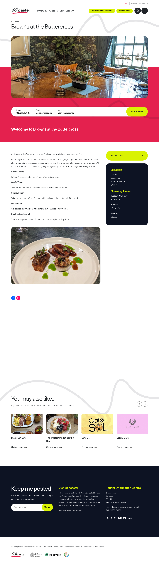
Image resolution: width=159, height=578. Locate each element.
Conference (143, 3)
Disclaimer (48, 547)
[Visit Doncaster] (21, 11)
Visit (126, 3)
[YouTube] (120, 518)
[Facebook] (13, 298)
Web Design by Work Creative (94, 547)
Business (134, 3)
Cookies (39, 547)
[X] (108, 518)
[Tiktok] (125, 518)
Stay (62, 11)
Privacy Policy (58, 547)
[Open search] (137, 11)
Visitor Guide (124, 11)
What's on (53, 11)
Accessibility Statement (73, 547)
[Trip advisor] (130, 518)
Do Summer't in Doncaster (101, 11)
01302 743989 (23, 113)
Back (17, 21)
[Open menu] (144, 11)
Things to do (41, 11)
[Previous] (139, 404)
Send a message (44, 113)
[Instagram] (18, 298)
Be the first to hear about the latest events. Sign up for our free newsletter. (31, 497)
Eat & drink (70, 11)
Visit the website (66, 113)
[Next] (145, 404)
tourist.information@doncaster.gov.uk (122, 507)
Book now (137, 111)
